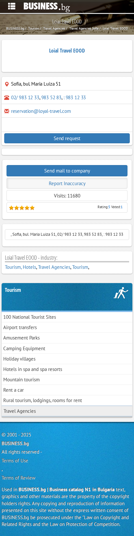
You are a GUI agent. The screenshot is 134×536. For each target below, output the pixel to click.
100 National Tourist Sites (29, 317)
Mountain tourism (21, 379)
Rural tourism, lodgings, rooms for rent (42, 400)
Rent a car (13, 390)
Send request (67, 138)
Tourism (80, 267)
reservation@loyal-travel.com (41, 111)
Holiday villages (19, 359)
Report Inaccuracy (67, 183)
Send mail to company (67, 171)
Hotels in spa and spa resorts (32, 369)
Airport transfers (20, 327)
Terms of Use (15, 461)
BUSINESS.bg (15, 443)
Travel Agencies (54, 267)
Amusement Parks (21, 338)
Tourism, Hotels (20, 267)
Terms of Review (18, 478)
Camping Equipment (24, 348)
